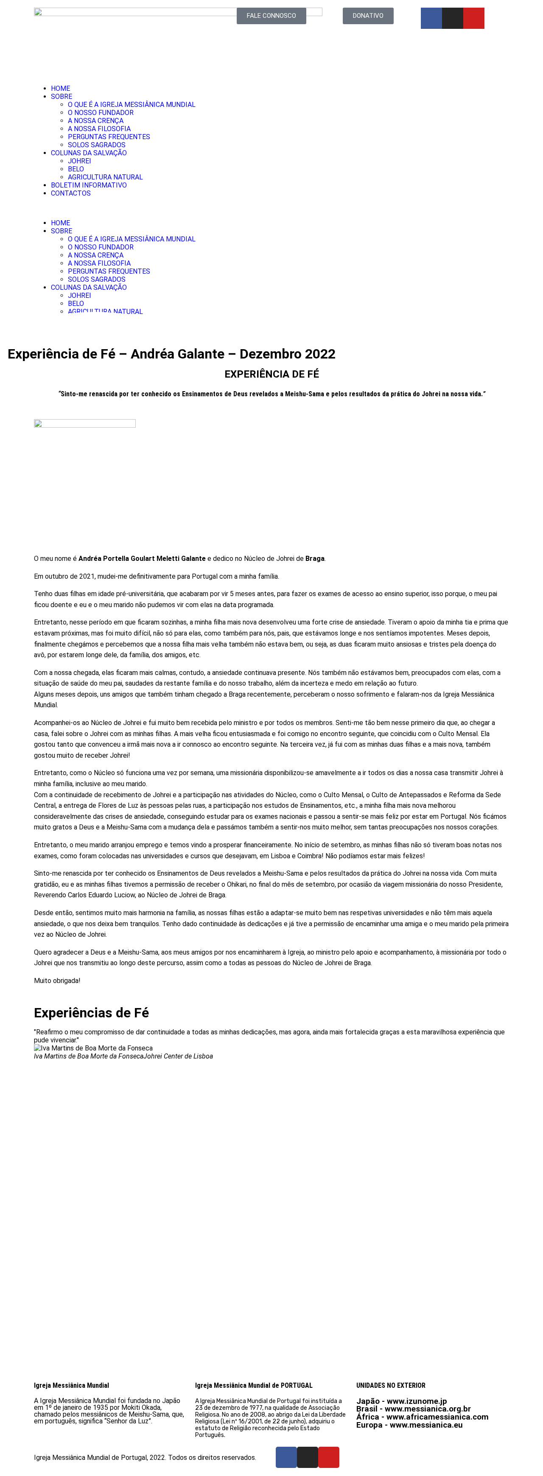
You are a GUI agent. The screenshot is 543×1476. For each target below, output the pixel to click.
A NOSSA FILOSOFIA (99, 129)
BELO (76, 169)
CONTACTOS (71, 193)
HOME (60, 88)
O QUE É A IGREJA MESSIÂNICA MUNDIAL (132, 105)
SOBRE (61, 96)
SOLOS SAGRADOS (97, 145)
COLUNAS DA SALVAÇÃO (89, 153)
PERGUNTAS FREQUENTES (109, 137)
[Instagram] (452, 18)
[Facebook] (431, 18)
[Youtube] (473, 18)
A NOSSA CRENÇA (95, 121)
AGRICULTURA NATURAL (105, 177)
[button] (271, 208)
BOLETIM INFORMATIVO (89, 185)
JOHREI (79, 161)
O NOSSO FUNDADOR (101, 113)
